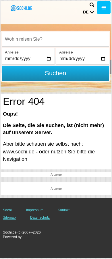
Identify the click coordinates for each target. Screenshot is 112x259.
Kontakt (63, 210)
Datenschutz (40, 217)
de (85, 12)
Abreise (66, 52)
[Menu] (104, 7)
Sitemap (9, 217)
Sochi (7, 210)
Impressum (34, 210)
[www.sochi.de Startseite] (21, 8)
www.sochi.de (18, 152)
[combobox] (55, 39)
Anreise (12, 52)
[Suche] (92, 5)
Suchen (55, 73)
